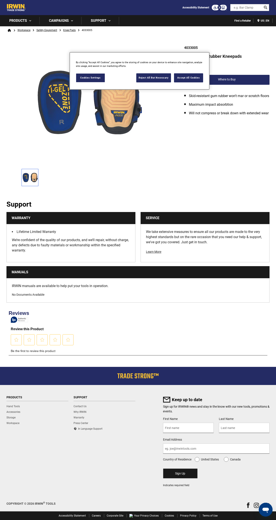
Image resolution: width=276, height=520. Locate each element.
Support (98, 21)
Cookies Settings (90, 77)
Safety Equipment (46, 30)
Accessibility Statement (195, 7)
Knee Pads (69, 30)
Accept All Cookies (188, 77)
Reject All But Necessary (154, 77)
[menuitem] (20, 20)
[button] (248, 505)
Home (9, 30)
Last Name (226, 419)
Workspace (23, 30)
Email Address (172, 439)
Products (18, 21)
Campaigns (59, 21)
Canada (235, 459)
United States (210, 459)
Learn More (153, 251)
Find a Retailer (242, 20)
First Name (170, 419)
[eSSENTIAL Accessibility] (219, 7)
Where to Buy (227, 79)
